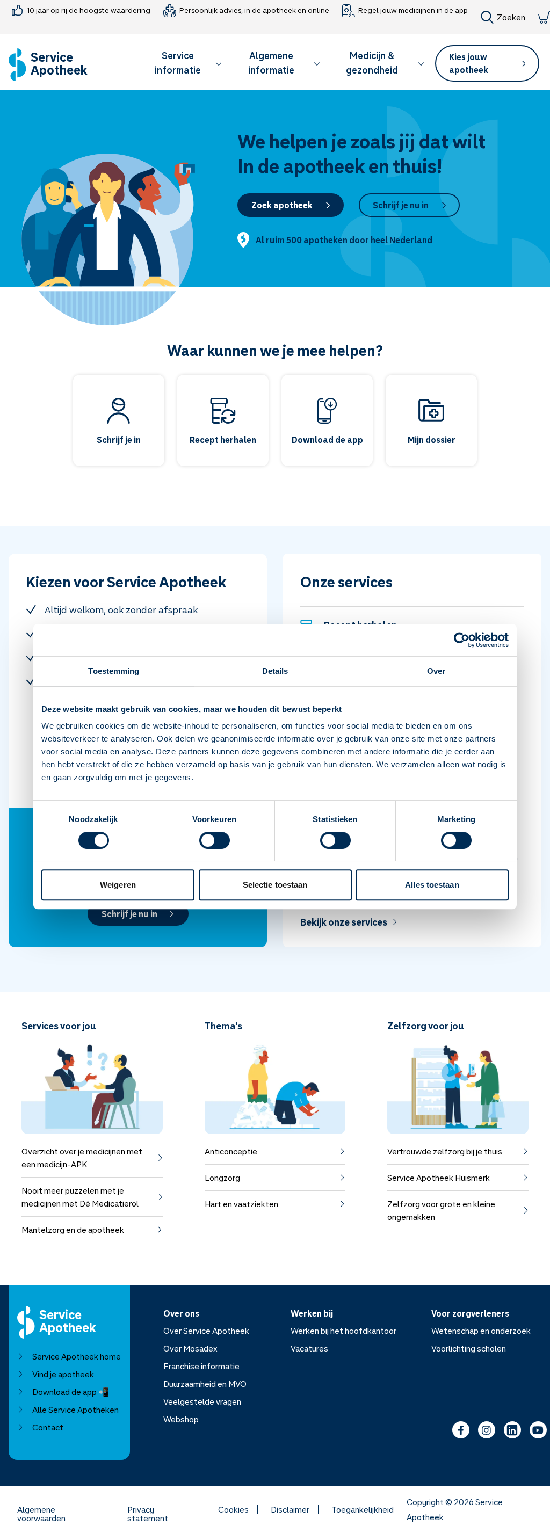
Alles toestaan (432, 884)
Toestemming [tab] (113, 670)
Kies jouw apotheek (468, 63)
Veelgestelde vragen (202, 1401)
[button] (183, 64)
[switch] (214, 840)
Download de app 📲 (70, 1392)
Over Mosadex (190, 1348)
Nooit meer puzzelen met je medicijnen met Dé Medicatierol (80, 1197)
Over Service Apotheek (206, 1330)
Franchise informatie (201, 1366)
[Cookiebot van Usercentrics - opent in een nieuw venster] (462, 640)
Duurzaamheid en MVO (205, 1384)
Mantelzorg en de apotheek (72, 1230)
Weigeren (118, 884)
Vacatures (309, 1348)
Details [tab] (275, 670)
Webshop (181, 1419)
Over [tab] (436, 670)
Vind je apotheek (63, 1374)
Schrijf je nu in (401, 205)
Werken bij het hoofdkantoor (343, 1330)
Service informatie (178, 62)
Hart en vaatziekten (241, 1204)
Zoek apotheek (282, 205)
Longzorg (222, 1177)
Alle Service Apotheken (75, 1409)
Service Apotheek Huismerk (438, 1177)
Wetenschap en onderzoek (481, 1330)
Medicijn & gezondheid (372, 62)
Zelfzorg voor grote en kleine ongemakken (441, 1210)
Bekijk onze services (343, 922)
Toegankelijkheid (362, 1509)
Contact (47, 1427)
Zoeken (511, 17)
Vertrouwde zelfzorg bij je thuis (444, 1151)
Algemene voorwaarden (41, 1509)
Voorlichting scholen (468, 1348)
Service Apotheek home (76, 1356)
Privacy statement (147, 1509)
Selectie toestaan (275, 884)
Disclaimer (290, 1509)
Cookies (233, 1509)
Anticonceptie (231, 1151)
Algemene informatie (271, 62)
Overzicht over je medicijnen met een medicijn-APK (81, 1157)
